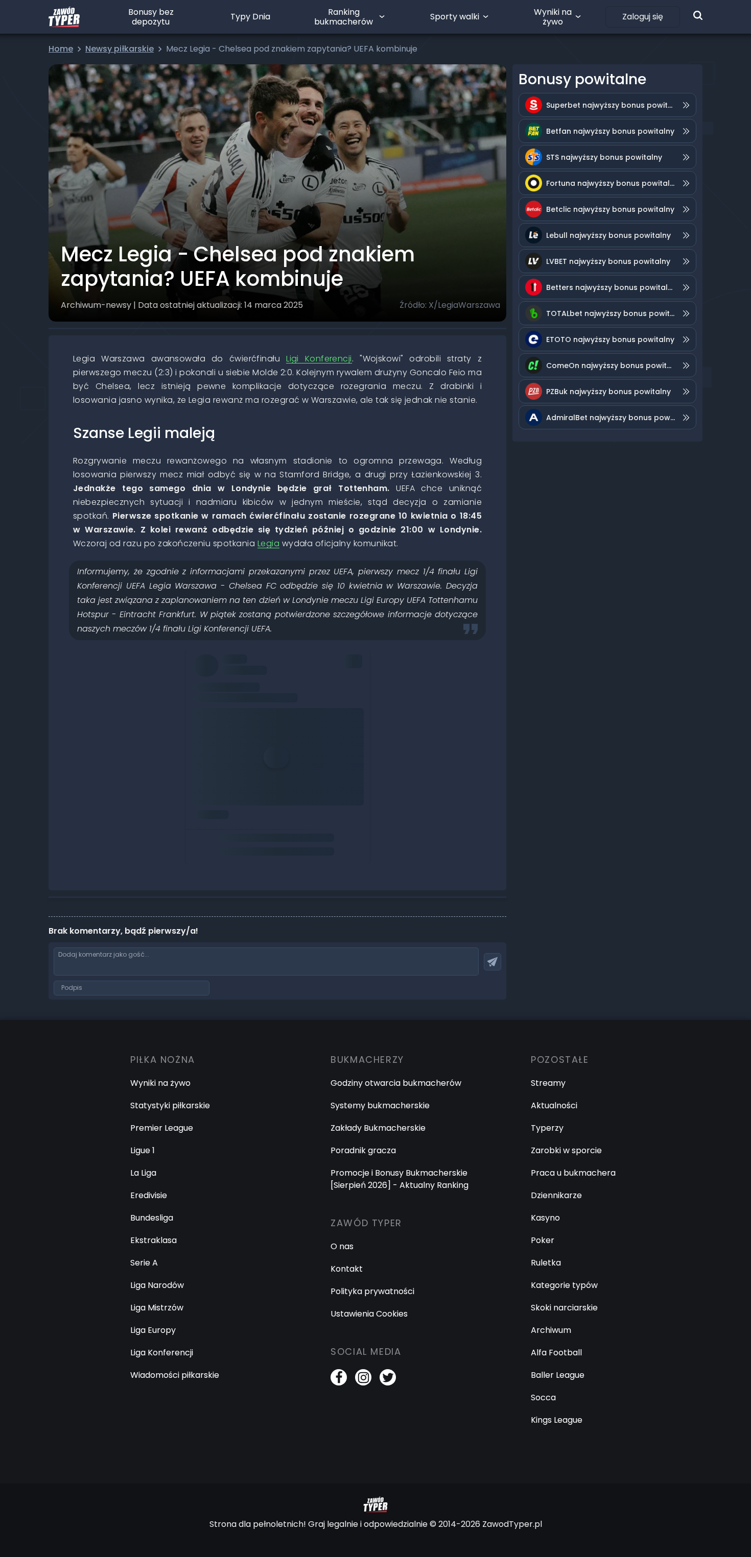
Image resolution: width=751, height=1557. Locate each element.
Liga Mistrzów (156, 1307)
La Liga (143, 1173)
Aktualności (554, 1105)
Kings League (556, 1420)
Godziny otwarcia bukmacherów (396, 1083)
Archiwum (551, 1330)
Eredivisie (148, 1195)
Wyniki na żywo (553, 17)
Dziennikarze (556, 1195)
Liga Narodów (157, 1285)
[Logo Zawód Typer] (64, 17)
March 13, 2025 (222, 804)
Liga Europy (153, 1330)
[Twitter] (388, 1377)
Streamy (548, 1083)
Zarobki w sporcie (566, 1150)
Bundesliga (151, 1218)
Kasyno (545, 1218)
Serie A (144, 1263)
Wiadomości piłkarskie (174, 1375)
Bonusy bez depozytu (151, 17)
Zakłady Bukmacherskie (378, 1128)
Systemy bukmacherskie (380, 1105)
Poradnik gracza (363, 1150)
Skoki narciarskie (564, 1307)
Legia (268, 543)
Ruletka (546, 1263)
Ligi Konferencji (319, 358)
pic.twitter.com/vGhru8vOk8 (250, 776)
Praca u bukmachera (573, 1173)
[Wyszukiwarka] (698, 15)
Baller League (557, 1375)
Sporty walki (454, 16)
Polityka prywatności (372, 1291)
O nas (342, 1246)
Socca (543, 1397)
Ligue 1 (142, 1150)
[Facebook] (339, 1377)
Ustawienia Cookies (369, 1314)
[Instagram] (363, 1377)
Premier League (161, 1128)
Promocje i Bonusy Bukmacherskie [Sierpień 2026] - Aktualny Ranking (399, 1179)
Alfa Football (556, 1352)
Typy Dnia (250, 16)
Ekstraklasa (153, 1240)
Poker (542, 1240)
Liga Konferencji (161, 1352)
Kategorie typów (564, 1285)
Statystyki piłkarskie (170, 1105)
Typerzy (547, 1128)
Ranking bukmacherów (343, 17)
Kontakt (347, 1269)
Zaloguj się (642, 16)
